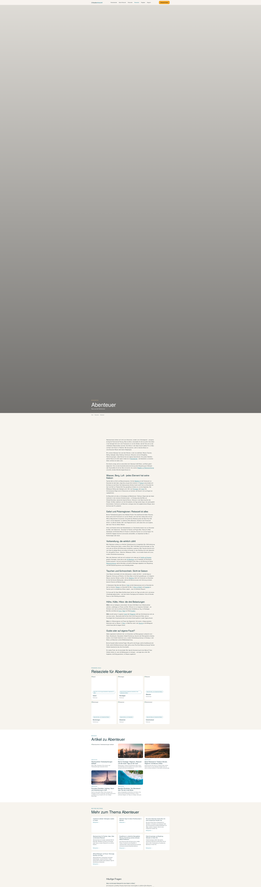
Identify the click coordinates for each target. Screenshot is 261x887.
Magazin (149, 2)
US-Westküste (130, 559)
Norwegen (135, 489)
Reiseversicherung (111, 563)
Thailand (141, 483)
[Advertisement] (132, 426)
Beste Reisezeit (122, 2)
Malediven (137, 481)
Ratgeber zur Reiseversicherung (145, 468)
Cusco (120, 611)
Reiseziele (130, 2)
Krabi (128, 585)
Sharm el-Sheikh (138, 587)
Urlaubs (96, 2)
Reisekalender (114, 2)
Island (142, 489)
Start (92, 415)
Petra (123, 623)
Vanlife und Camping (146, 557)
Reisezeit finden (164, 2)
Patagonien (133, 614)
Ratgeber (143, 2)
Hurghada (147, 587)
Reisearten (136, 2)
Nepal (123, 611)
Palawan (118, 587)
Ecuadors (132, 611)
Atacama (141, 623)
